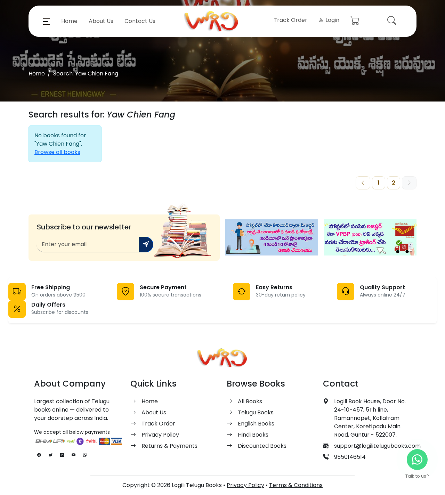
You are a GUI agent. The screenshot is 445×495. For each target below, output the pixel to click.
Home (69, 21)
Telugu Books (256, 412)
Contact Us (139, 21)
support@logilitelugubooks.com (377, 446)
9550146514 (350, 457)
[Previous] (363, 182)
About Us (101, 21)
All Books (250, 401)
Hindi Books (253, 435)
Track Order (290, 20)
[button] (47, 21)
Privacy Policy (160, 435)
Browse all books (57, 152)
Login (331, 20)
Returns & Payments (169, 446)
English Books (256, 424)
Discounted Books (262, 446)
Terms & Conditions (296, 485)
